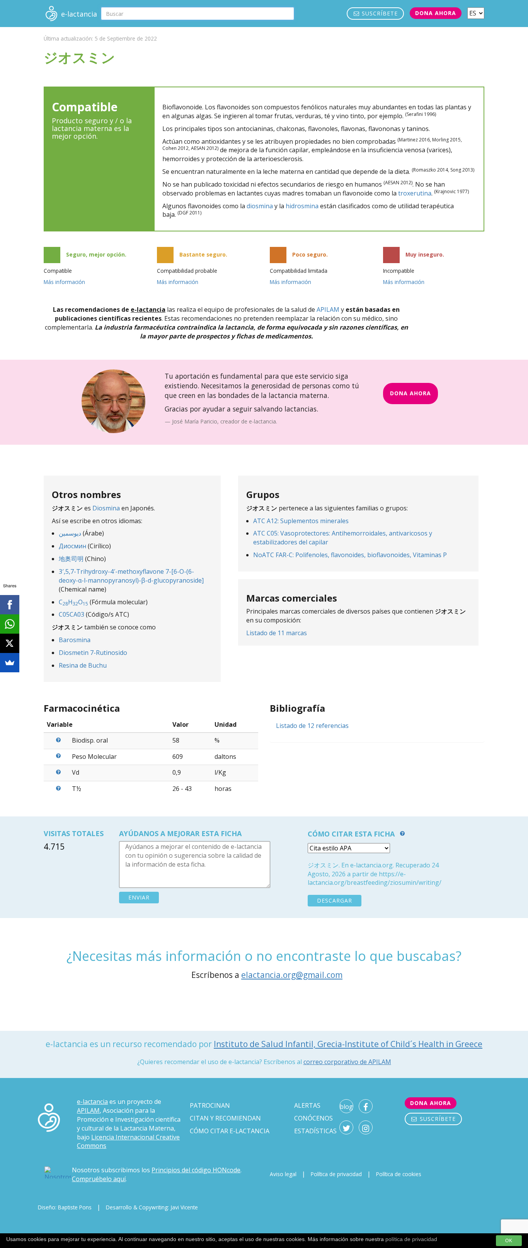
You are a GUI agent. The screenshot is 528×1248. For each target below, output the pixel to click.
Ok (509, 1240)
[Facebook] (9, 604)
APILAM (328, 309)
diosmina (260, 206)
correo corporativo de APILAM (347, 1062)
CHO (73, 602)
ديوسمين (70, 533)
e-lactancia (92, 1101)
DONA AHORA (410, 393)
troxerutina (414, 193)
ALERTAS (307, 1105)
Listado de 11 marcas (276, 633)
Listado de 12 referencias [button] (312, 725)
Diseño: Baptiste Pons (65, 1207)
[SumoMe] (9, 662)
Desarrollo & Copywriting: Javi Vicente (152, 1207)
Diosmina (106, 508)
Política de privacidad (336, 1174)
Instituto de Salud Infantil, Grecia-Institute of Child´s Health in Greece (348, 1044)
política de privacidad (411, 1239)
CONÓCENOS (313, 1118)
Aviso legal (283, 1174)
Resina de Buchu (83, 665)
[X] (9, 643)
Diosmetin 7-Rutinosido (93, 652)
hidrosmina (302, 206)
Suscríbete (379, 13)
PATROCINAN (210, 1105)
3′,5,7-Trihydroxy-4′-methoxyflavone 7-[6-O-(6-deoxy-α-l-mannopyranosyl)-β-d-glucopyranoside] (131, 576)
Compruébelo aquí (99, 1179)
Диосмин (72, 546)
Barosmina (74, 640)
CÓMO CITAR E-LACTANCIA (229, 1131)
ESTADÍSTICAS (315, 1131)
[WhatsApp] (9, 624)
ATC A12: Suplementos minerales (301, 521)
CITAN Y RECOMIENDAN (225, 1118)
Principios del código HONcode (196, 1170)
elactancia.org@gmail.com (291, 974)
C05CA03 (71, 614)
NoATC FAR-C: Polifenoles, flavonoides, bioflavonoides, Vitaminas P (350, 555)
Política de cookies (398, 1174)
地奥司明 (71, 558)
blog (346, 1106)
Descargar (334, 900)
